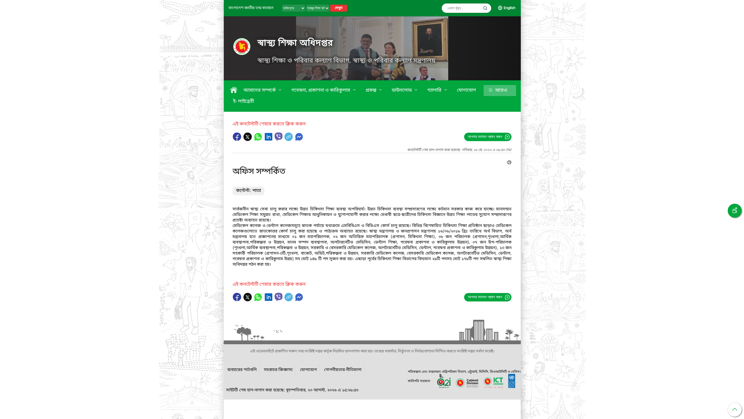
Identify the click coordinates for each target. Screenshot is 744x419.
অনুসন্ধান (485, 8)
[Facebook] (238, 139)
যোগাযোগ (466, 90)
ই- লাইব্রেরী (243, 101)
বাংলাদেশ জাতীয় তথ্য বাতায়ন (250, 8)
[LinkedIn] (269, 139)
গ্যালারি (435, 90)
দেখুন (338, 8)
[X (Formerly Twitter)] (248, 139)
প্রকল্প (372, 90)
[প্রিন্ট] (509, 163)
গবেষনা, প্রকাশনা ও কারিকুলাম (321, 90)
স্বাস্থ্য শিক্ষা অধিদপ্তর (295, 43)
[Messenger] (299, 139)
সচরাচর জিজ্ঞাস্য (278, 370)
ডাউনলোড (402, 90)
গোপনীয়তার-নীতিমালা (343, 370)
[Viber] (278, 136)
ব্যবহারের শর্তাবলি (242, 370)
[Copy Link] (289, 139)
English (509, 8)
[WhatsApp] (258, 139)
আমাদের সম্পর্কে (260, 90)
